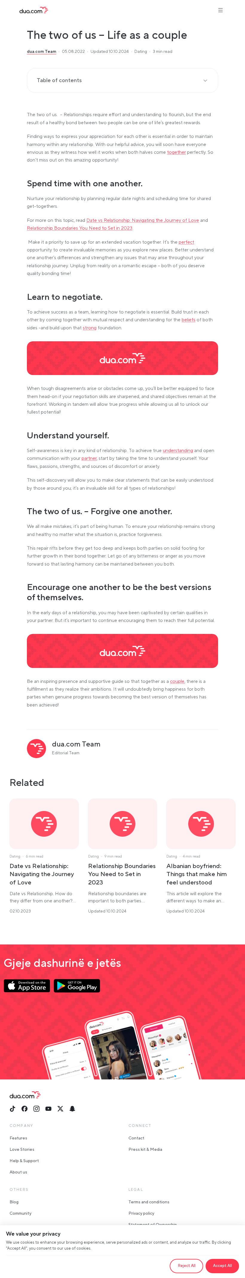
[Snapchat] (72, 1109)
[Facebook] (24, 1109)
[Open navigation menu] (220, 10)
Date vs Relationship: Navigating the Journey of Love (142, 220)
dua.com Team (41, 51)
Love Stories (22, 1149)
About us (18, 1172)
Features (18, 1138)
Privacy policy (141, 1213)
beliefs (188, 320)
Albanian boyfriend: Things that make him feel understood (196, 874)
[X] (60, 1109)
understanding (178, 451)
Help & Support (24, 1161)
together (176, 152)
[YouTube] (48, 1109)
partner (89, 458)
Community (20, 1213)
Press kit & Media (145, 1149)
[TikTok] (13, 1109)
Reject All (186, 1265)
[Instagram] (36, 1109)
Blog (14, 1202)
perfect (186, 242)
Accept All (222, 1265)
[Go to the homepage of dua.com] (33, 10)
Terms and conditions (148, 1202)
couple (177, 681)
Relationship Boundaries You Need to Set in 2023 (79, 228)
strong (90, 328)
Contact (136, 1138)
